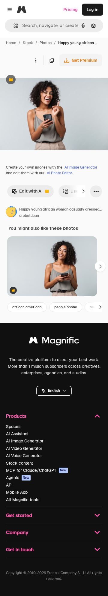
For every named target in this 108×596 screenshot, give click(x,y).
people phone (65, 307)
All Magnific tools (22, 499)
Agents (17, 477)
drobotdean (29, 215)
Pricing (70, 9)
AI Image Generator (81, 167)
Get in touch (20, 549)
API (9, 485)
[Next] (83, 191)
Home (11, 42)
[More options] (36, 60)
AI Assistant (17, 433)
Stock (28, 42)
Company (17, 532)
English (54, 390)
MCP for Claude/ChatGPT (36, 470)
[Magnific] (54, 341)
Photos (46, 42)
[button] (54, 391)
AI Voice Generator (24, 455)
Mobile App (17, 492)
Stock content (19, 463)
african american (27, 307)
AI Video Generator (24, 448)
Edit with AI (27, 192)
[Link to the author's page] (11, 212)
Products (16, 416)
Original (38, 80)
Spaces (13, 426)
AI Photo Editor (59, 173)
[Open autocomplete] (13, 25)
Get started (19, 515)
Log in (92, 9)
